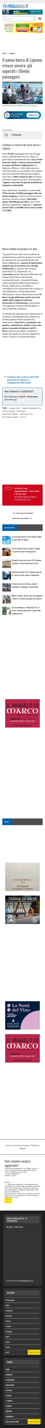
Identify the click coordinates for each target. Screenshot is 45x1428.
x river (23, 417)
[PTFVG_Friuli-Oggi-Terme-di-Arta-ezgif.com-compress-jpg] (22, 922)
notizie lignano (8, 411)
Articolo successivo (20, 518)
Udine (7, 1305)
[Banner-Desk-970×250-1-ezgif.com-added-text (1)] (22, 31)
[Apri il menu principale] (39, 18)
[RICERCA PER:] (19, 18)
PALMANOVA (10, 1416)
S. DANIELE (9, 1400)
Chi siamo (9, 1227)
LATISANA (9, 1390)
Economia (9, 1331)
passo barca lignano (10, 417)
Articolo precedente (24, 513)
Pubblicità (35, 1145)
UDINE (8, 1369)
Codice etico (18, 1227)
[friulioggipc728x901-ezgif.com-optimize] (22, 13)
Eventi (8, 1342)
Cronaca (8, 1326)
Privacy (7, 1182)
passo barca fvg (26, 414)
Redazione (17, 134)
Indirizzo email (10, 1176)
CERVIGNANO (10, 1385)
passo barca (21, 411)
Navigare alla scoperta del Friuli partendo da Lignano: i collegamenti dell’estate (23, 379)
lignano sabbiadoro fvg (31, 408)
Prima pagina (10, 1300)
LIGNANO (8, 1406)
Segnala (22, 1148)
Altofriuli (9, 1316)
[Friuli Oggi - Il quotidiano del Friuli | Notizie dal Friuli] (19, 6)
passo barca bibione (10, 414)
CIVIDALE (9, 1395)
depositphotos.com (26, 1281)
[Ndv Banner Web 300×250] (22, 1028)
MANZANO (9, 1411)
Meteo (7, 821)
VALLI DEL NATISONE (12, 1421)
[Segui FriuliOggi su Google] (22, 115)
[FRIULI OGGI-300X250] (22, 726)
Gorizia (8, 1321)
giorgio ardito (14, 408)
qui (14, 399)
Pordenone (9, 1310)
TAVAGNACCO (10, 1380)
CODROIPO (9, 1374)
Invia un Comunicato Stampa (17, 1145)
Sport (7, 1336)
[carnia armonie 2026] (22, 889)
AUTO (7, 1352)
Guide (8, 1347)
